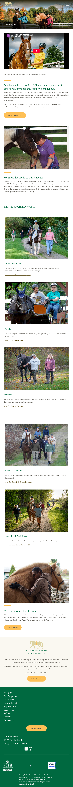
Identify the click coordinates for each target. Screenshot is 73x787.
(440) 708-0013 (11, 736)
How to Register (11, 702)
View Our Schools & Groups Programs (18, 482)
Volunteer (8, 713)
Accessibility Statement (46, 775)
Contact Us (9, 719)
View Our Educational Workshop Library (19, 545)
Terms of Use (33, 775)
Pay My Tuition (11, 706)
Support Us (9, 709)
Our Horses (9, 699)
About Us (8, 692)
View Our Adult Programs (14, 340)
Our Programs (10, 696)
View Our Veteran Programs (13, 406)
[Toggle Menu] (67, 5)
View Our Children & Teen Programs (18, 275)
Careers (7, 716)
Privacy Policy (23, 775)
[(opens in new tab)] (8, 765)
